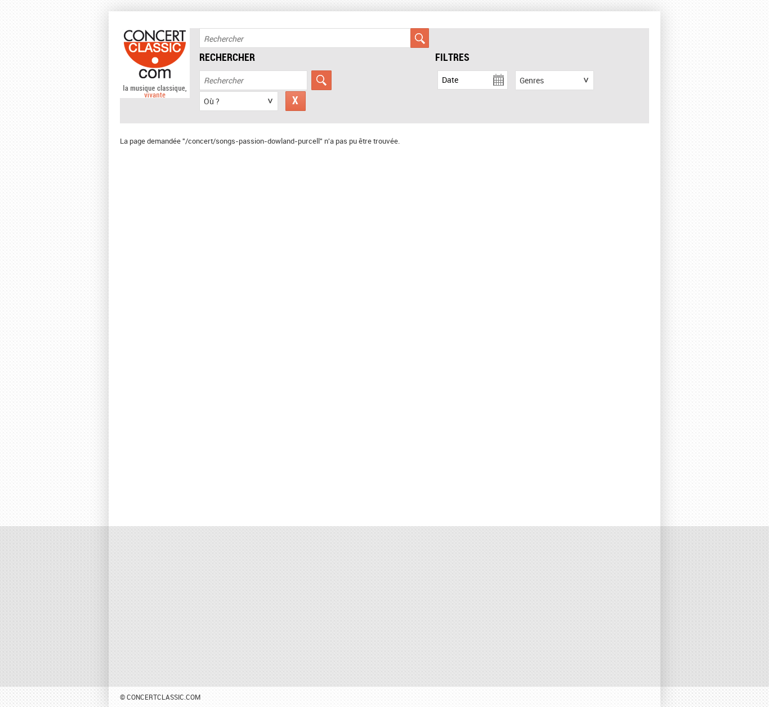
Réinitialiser (295, 101)
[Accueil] (155, 95)
